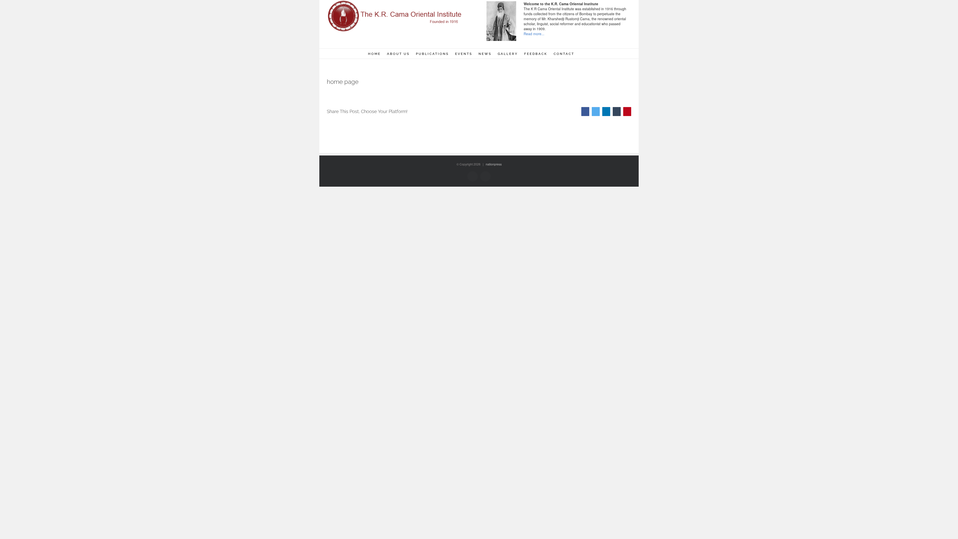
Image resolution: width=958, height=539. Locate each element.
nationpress (494, 164)
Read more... (534, 33)
